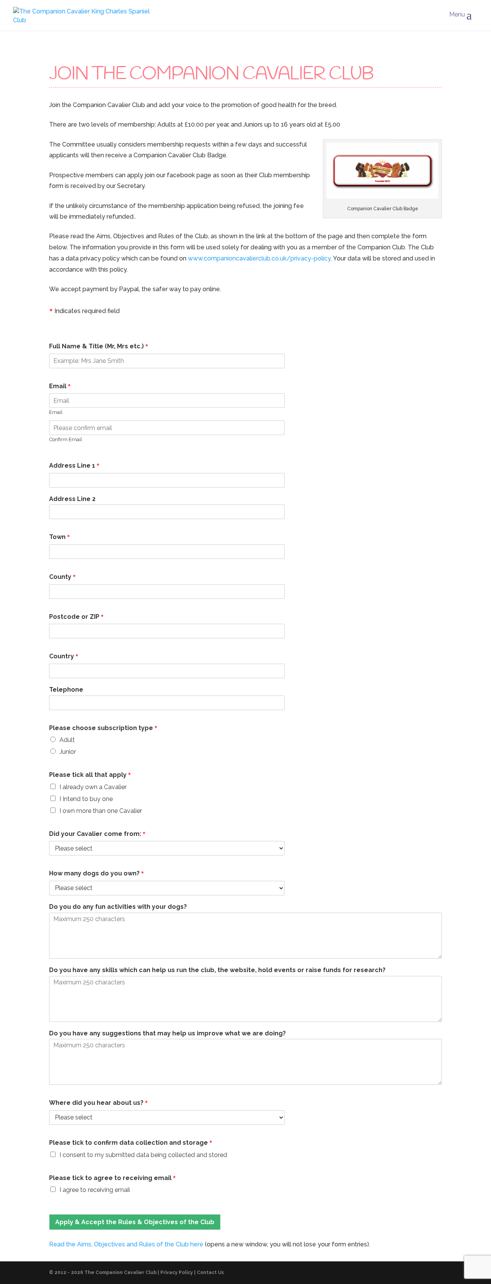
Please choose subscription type (103, 728)
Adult (67, 739)
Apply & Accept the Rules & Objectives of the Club (134, 1222)
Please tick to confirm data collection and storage (131, 1143)
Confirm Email (65, 439)
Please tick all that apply (90, 775)
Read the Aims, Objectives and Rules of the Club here (126, 1244)
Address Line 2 (72, 499)
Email (60, 386)
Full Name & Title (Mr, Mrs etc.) (98, 346)
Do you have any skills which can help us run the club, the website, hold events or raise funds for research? (217, 970)
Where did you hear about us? (98, 1103)
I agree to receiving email (94, 1189)
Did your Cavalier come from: (97, 834)
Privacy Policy (176, 1272)
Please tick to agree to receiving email (112, 1178)
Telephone (66, 689)
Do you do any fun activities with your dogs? (118, 906)
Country (64, 656)
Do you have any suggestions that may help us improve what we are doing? (167, 1033)
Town (59, 537)
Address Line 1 (74, 466)
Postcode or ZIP (76, 617)
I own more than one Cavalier (100, 810)
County (62, 577)
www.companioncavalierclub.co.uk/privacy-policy (259, 258)
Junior (67, 751)
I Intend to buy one (86, 799)
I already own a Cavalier (93, 787)
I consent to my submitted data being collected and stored (143, 1155)
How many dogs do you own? (96, 874)
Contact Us (210, 1272)
